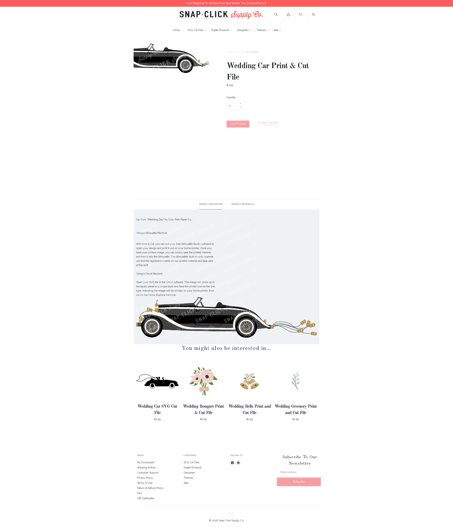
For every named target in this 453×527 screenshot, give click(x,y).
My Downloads (145, 462)
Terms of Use (144, 483)
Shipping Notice (146, 467)
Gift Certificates (145, 498)
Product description (211, 204)
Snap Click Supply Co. (231, 520)
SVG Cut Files (195, 30)
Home (176, 30)
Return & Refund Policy (150, 488)
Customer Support (147, 472)
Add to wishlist (269, 122)
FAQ (139, 493)
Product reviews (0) (242, 204)
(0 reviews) (251, 51)
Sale (276, 30)
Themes (261, 30)
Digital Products (220, 30)
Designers (243, 30)
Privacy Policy (145, 477)
